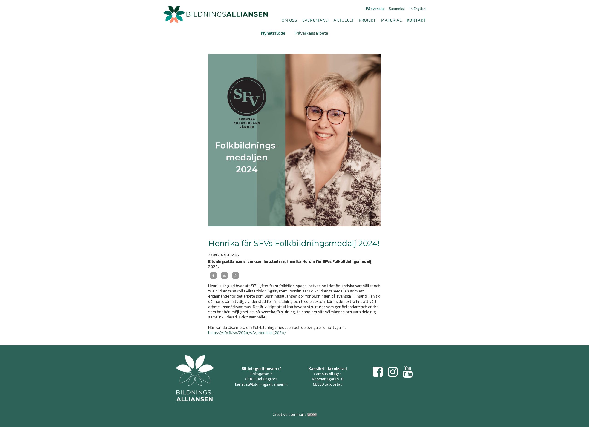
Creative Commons (289, 414)
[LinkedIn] (224, 275)
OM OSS (289, 20)
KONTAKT (416, 20)
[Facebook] (213, 275)
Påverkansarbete (311, 33)
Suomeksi (397, 8)
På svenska (375, 8)
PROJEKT (367, 20)
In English (417, 8)
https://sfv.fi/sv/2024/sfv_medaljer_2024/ (247, 332)
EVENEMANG (315, 20)
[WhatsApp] (235, 275)
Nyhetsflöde (273, 33)
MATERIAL (391, 20)
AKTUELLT (343, 20)
